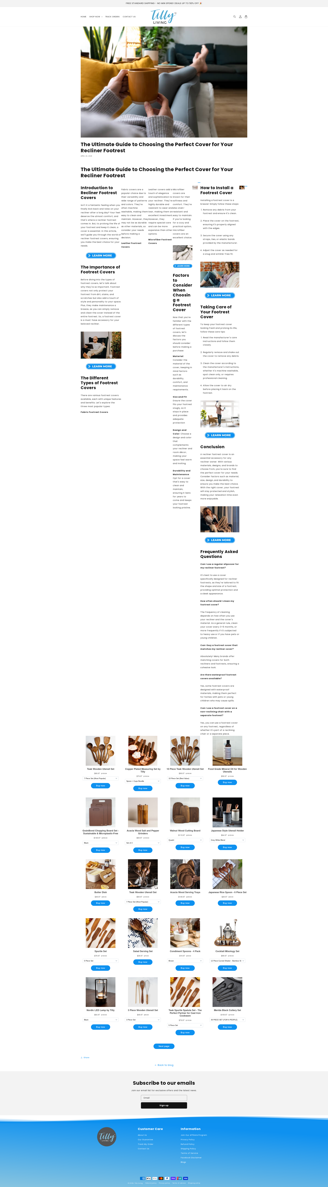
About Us (142, 1135)
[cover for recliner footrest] (101, 255)
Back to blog (166, 1065)
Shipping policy (194, 1183)
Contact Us (143, 1148)
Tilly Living (139, 1183)
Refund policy (151, 1183)
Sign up (164, 1105)
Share (86, 1057)
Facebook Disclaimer (191, 1157)
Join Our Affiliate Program (194, 1135)
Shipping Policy (188, 1148)
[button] (235, 16)
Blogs (183, 1162)
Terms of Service (189, 1153)
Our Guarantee (145, 1139)
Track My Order (145, 1144)
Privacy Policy (187, 1139)
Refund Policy (187, 1144)
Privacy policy (164, 1183)
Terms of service (179, 1183)
